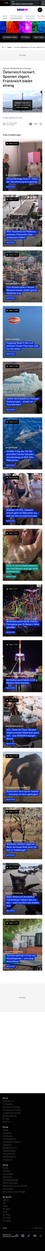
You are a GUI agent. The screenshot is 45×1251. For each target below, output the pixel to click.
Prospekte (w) (8, 1160)
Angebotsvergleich (9, 1151)
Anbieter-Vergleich (9, 1157)
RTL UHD (6, 1119)
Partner (5, 1127)
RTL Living (6, 1218)
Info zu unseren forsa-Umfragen (14, 1192)
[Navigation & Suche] (40, 10)
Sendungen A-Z (8, 1101)
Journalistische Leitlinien (12, 1113)
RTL (3, 47)
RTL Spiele (6, 1209)
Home (5, 1228)
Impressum (6, 1171)
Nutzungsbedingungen (10, 1180)
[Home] (22, 10)
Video (9, 47)
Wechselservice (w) (10, 1148)
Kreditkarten (7, 1145)
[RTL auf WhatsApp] (40, 1235)
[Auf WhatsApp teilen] (40, 124)
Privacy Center (8, 1174)
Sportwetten (7, 1133)
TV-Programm (8, 1104)
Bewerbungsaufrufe (9, 1116)
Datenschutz (7, 1177)
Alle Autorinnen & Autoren (12, 1110)
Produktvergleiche (9, 1139)
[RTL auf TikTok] (28, 1235)
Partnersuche (7, 1136)
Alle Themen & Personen (11, 1107)
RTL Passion (7, 1221)
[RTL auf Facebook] (16, 1235)
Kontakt (5, 1168)
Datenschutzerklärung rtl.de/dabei (15, 1186)
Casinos (5, 1130)
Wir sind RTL (7, 1197)
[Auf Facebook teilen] (30, 124)
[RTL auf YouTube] (34, 1235)
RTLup (5, 1212)
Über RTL (6, 1200)
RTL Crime (6, 1215)
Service (5, 1165)
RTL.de (5, 1098)
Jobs (4, 1203)
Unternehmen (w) (9, 1154)
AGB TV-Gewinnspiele (10, 1183)
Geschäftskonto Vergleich (12, 1142)
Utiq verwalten (8, 1189)
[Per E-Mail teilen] (35, 124)
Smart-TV (6, 1122)
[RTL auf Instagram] (22, 1235)
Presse (5, 1206)
